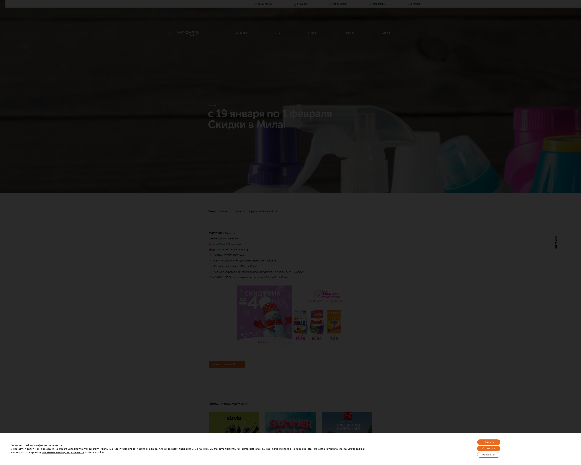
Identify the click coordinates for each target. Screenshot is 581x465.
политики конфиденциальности (63, 452)
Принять (489, 442)
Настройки (488, 455)
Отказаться (488, 448)
